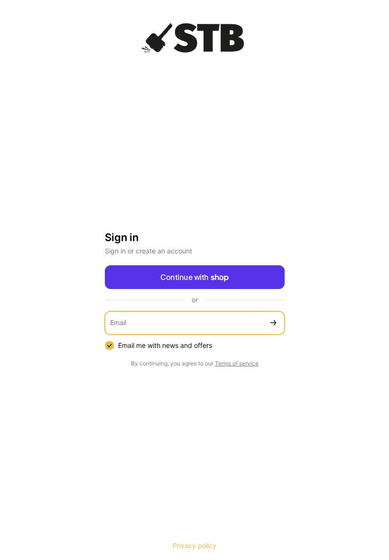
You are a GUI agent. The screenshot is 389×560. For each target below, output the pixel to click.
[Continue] (273, 323)
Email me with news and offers (165, 345)
